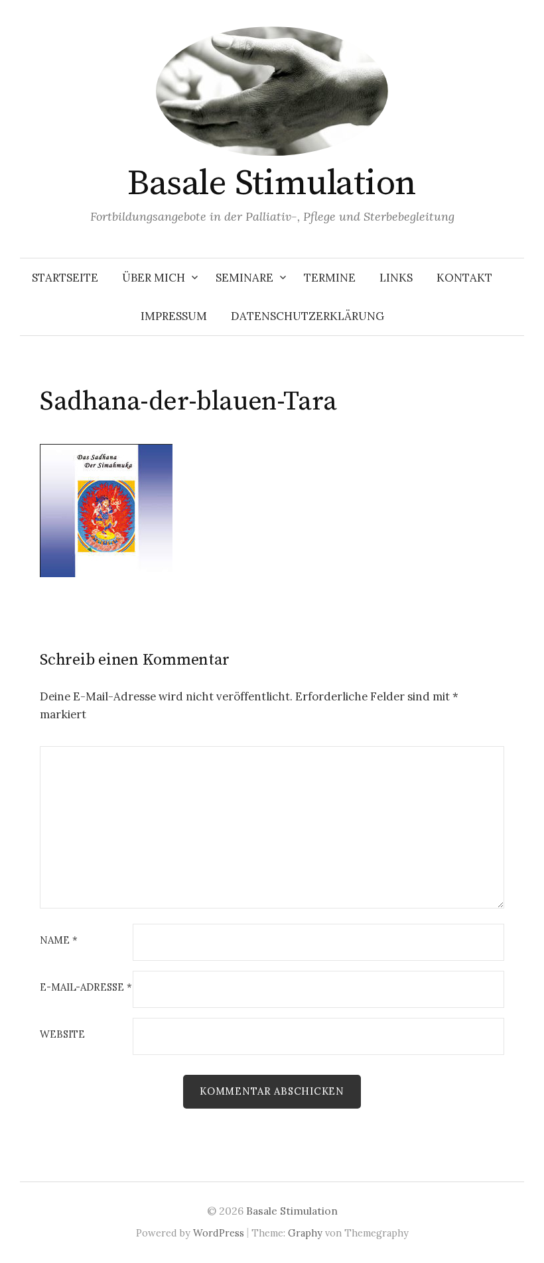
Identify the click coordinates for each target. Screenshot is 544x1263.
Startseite (65, 277)
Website (62, 1035)
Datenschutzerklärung (307, 316)
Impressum (174, 316)
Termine (330, 277)
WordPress (218, 1233)
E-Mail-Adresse (86, 988)
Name (59, 941)
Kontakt (464, 277)
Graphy (305, 1233)
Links (396, 277)
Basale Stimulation (271, 183)
